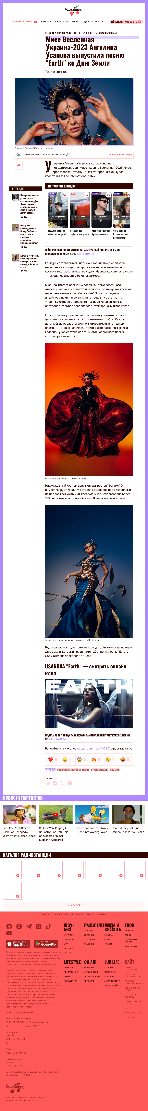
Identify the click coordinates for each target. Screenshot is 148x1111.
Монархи (68, 935)
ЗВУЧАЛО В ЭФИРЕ (92, 976)
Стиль (107, 939)
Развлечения (61, 21)
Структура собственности (132, 975)
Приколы (88, 930)
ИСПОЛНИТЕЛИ (91, 972)
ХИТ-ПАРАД (89, 981)
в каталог (74, 905)
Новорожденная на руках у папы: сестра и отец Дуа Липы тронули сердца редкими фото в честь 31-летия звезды (29, 204)
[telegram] (47, 783)
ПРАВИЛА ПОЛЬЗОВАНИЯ (131, 968)
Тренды (108, 944)
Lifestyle (72, 962)
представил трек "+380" (93, 748)
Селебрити (69, 939)
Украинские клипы (69, 769)
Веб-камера (110, 976)
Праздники (89, 944)
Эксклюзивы (70, 948)
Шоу (66, 944)
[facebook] (55, 783)
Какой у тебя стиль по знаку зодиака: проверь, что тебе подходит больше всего (29, 261)
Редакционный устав (132, 989)
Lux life (111, 962)
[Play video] (89, 703)
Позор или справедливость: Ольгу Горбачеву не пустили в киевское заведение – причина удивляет (29, 234)
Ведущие (108, 967)
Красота (108, 935)
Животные (89, 935)
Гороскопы (89, 939)
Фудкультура (131, 946)
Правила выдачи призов (133, 1002)
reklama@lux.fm (14, 1065)
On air (90, 962)
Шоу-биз (46, 21)
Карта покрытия (112, 981)
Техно (67, 976)
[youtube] (9, 933)
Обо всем (68, 967)
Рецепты (129, 930)
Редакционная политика (132, 996)
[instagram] (19, 926)
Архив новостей (133, 1013)
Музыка (115, 769)
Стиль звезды (99, 769)
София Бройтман (108, 33)
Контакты (129, 1008)
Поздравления (71, 972)
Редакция (129, 1017)
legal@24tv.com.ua (16, 1052)
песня (85, 769)
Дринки (128, 935)
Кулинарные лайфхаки (131, 940)
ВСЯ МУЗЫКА (90, 967)
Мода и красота (90, 21)
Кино (75, 21)
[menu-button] (7, 21)
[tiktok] (48, 926)
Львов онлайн (111, 985)
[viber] (69, 783)
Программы (110, 972)
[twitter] (62, 783)
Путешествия (70, 981)
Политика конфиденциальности (133, 982)
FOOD (129, 925)
